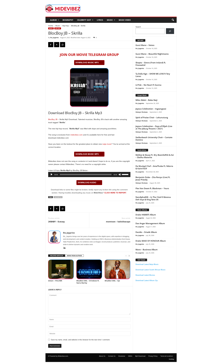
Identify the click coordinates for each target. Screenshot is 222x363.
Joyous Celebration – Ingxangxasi (151, 108)
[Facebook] (50, 44)
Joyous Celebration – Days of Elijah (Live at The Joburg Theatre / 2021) (154, 127)
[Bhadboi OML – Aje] (117, 269)
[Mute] (120, 174)
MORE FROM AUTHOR (74, 256)
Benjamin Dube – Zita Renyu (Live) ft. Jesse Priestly (153, 178)
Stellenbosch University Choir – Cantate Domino (154, 138)
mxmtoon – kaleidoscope (118, 221)
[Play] (51, 174)
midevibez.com (76, 135)
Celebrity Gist (84, 20)
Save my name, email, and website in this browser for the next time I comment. (80, 340)
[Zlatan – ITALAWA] (61, 269)
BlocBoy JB (52, 119)
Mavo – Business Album (147, 249)
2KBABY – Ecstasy (56, 221)
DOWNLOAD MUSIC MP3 (87, 62)
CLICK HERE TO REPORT (115, 193)
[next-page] (129, 255)
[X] (56, 44)
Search (138, 27)
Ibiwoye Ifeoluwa (142, 112)
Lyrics (100, 20)
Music (110, 20)
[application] (89, 174)
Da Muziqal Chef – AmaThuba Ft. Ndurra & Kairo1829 (154, 167)
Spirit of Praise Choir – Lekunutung (152, 117)
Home (50, 25)
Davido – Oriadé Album (146, 232)
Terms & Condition (166, 356)
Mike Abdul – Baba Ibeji (146, 100)
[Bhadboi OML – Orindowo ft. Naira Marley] (89, 269)
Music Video (125, 20)
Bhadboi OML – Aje (112, 281)
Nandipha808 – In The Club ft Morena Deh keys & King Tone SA (153, 198)
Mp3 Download (140, 356)
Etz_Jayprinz (54, 37)
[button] (173, 20)
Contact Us (111, 356)
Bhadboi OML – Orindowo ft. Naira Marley (87, 282)
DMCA (130, 356)
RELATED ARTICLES (56, 256)
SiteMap (171, 359)
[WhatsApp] (62, 44)
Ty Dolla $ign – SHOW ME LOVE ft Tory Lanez (153, 74)
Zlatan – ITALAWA (55, 281)
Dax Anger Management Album (150, 223)
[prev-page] (126, 255)
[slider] (125, 174)
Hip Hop (65, 25)
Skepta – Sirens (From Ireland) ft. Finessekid (151, 63)
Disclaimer (121, 356)
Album (53, 20)
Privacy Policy (153, 356)
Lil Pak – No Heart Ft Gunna (148, 85)
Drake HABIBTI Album (146, 214)
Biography (68, 20)
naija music (107, 144)
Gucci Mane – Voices (145, 45)
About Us (102, 356)
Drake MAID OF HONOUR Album (151, 241)
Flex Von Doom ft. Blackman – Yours (152, 188)
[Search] (170, 31)
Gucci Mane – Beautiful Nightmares (152, 54)
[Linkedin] (64, 248)
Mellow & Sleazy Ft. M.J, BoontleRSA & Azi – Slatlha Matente (155, 156)
